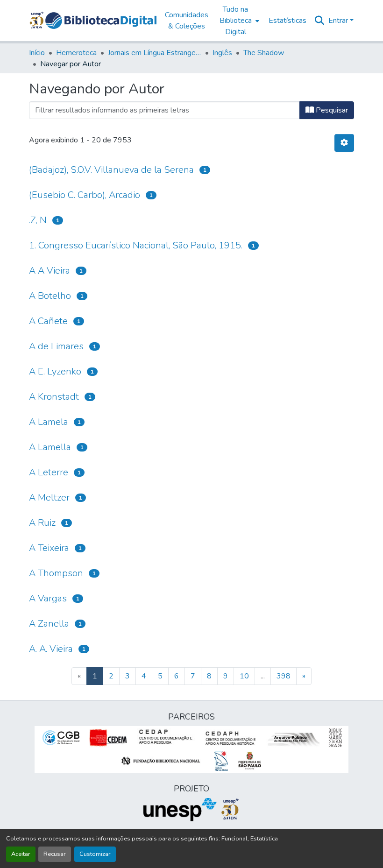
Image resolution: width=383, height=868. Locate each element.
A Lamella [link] (50, 447)
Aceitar (20, 854)
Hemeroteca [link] (76, 53)
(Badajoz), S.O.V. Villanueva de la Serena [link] (111, 169)
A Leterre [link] (48, 472)
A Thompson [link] (56, 573)
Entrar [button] (339, 20)
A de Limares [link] (56, 346)
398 (284, 676)
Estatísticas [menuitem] (287, 20)
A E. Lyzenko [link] (55, 371)
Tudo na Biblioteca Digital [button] (236, 20)
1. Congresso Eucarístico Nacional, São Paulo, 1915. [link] (135, 245)
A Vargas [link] (48, 598)
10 (244, 676)
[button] (100, 20)
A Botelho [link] (50, 295)
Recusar (54, 854)
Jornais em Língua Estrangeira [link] (154, 53)
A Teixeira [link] (49, 548)
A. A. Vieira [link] (51, 648)
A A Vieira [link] (49, 270)
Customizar (95, 854)
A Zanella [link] (49, 623)
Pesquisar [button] (331, 110)
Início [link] (37, 53)
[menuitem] (238, 20)
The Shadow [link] (263, 53)
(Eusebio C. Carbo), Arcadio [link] (84, 195)
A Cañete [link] (48, 321)
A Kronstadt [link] (54, 396)
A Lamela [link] (48, 422)
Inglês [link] (222, 53)
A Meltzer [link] (49, 497)
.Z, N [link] (38, 220)
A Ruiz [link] (42, 522)
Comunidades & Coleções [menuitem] (186, 20)
